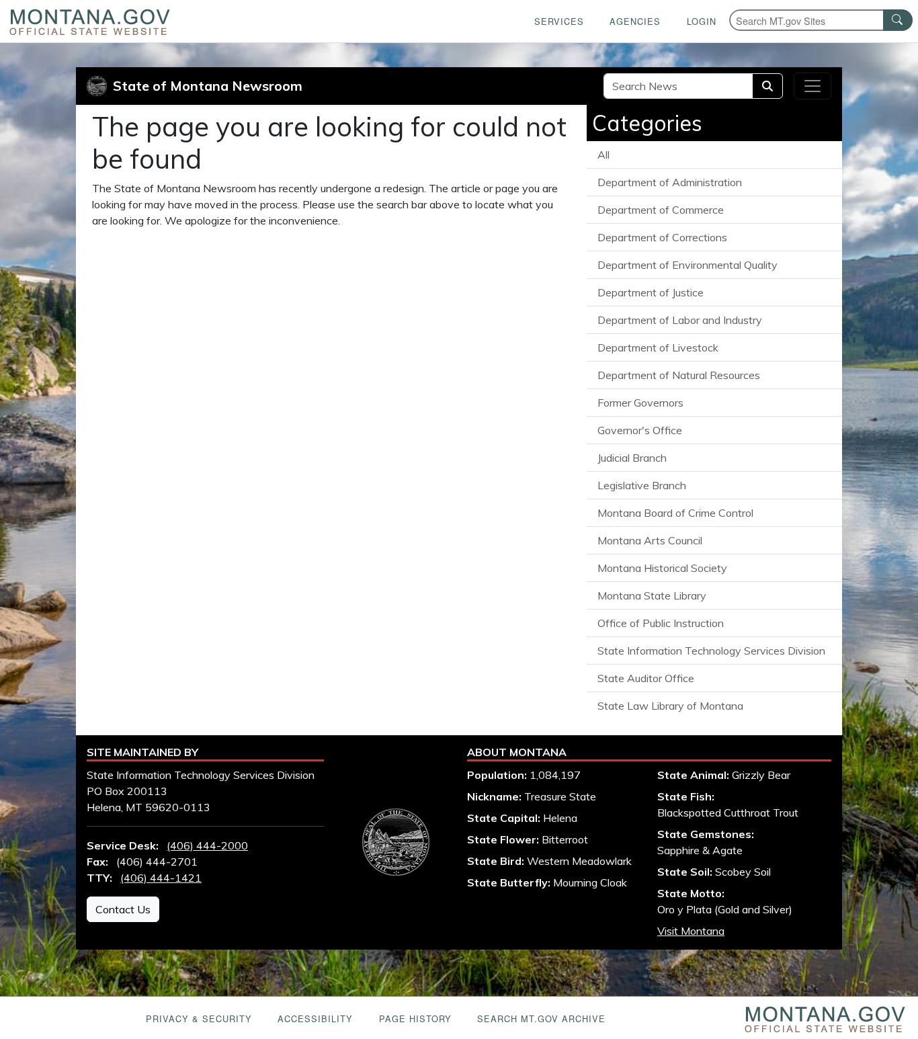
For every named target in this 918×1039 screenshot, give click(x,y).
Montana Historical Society (662, 568)
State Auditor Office (645, 678)
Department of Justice (650, 292)
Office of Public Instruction (660, 623)
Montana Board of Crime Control (675, 513)
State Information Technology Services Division (711, 650)
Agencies (635, 21)
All (603, 154)
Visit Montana (690, 931)
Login (701, 21)
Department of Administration (669, 182)
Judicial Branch (632, 457)
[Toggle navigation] (812, 86)
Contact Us (123, 909)
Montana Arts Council (649, 540)
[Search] (767, 86)
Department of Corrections (662, 237)
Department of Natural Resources (678, 375)
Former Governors (640, 402)
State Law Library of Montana (670, 705)
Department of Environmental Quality (687, 265)
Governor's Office (639, 430)
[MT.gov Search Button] (898, 20)
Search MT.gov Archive (541, 1018)
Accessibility (315, 1018)
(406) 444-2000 (207, 845)
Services (559, 21)
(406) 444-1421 (161, 877)
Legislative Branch (641, 485)
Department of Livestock (657, 347)
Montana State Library (651, 595)
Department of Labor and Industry (679, 320)
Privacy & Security (199, 1018)
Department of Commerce (660, 209)
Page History (415, 1018)
